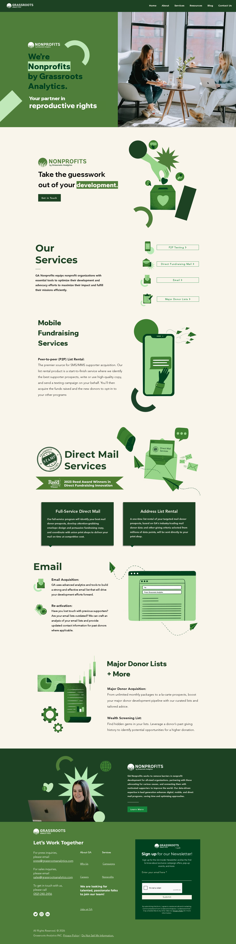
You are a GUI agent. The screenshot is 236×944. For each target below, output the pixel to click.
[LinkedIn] (47, 914)
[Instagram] (41, 914)
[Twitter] (35, 914)
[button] (165, 6)
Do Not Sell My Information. (98, 935)
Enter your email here (153, 872)
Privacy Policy (178, 911)
